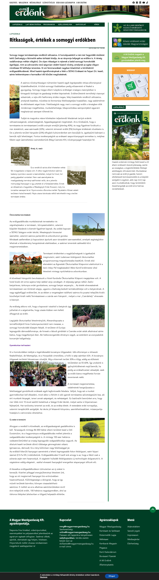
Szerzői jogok (133, 530)
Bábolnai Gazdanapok (65, 2)
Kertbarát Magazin (108, 543)
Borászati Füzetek (107, 556)
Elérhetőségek (48, 2)
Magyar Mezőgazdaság (110, 526)
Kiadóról (13, 2)
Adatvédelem (133, 526)
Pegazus (103, 547)
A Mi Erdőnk (81, 2)
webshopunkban (67, 538)
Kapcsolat (81, 24)
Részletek (43, 577)
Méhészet (103, 539)
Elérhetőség (133, 543)
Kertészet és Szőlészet (109, 530)
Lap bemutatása (33, 24)
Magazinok (23, 2)
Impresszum (132, 535)
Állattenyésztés (106, 564)
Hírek (96, 24)
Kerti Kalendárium (107, 552)
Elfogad (112, 576)
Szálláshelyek (65, 24)
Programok (49, 24)
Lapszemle (17, 24)
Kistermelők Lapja (107, 535)
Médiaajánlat (35, 2)
